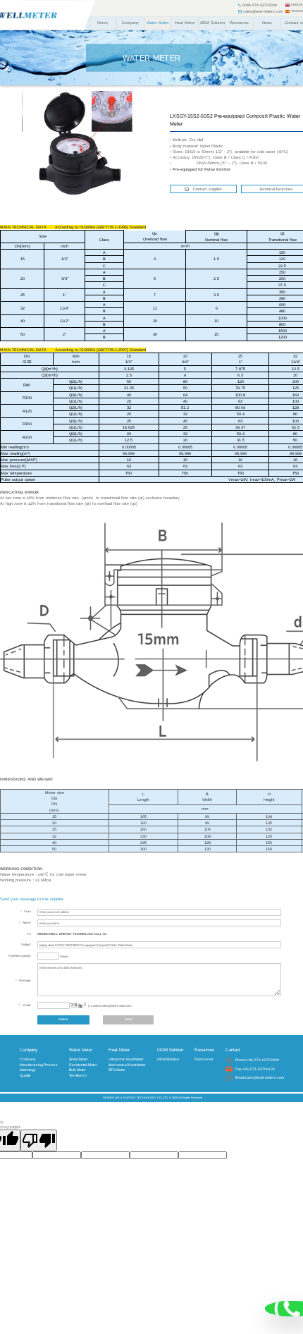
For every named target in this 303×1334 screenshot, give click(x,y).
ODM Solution (212, 22)
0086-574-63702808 (259, 5)
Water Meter (158, 22)
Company (130, 22)
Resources (239, 22)
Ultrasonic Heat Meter (126, 1059)
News (267, 22)
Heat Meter (185, 22)
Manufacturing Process (39, 1065)
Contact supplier (205, 189)
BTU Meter (117, 1069)
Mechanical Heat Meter (127, 1065)
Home (102, 22)
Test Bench (78, 1075)
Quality (25, 1075)
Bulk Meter (77, 1069)
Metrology (28, 1069)
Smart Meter (78, 1059)
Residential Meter (83, 1065)
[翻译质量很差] (38, 1140)
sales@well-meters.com (262, 11)
